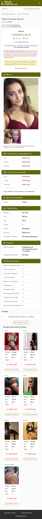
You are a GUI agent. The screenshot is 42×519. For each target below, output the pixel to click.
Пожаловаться (22, 68)
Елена (25, 331)
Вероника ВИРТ (9, 465)
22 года (25, 213)
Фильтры (5, 9)
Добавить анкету (10, 513)
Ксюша (25, 420)
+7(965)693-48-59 (21, 34)
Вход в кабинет (27, 513)
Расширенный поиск (33, 9)
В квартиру (26, 247)
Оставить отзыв (22, 322)
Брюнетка (26, 233)
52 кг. (24, 221)
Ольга (6, 375)
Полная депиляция (29, 237)
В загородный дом (29, 248)
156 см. (25, 217)
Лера (24, 375)
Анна (6, 331)
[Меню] (39, 3)
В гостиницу (30, 250)
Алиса (6, 420)
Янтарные (26, 229)
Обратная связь (21, 516)
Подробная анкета (11, 370)
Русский (25, 255)
